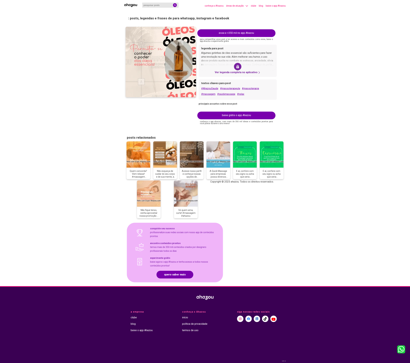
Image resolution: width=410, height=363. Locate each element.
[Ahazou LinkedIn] (257, 319)
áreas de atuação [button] (235, 5)
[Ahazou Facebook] (248, 319)
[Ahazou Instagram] (240, 319)
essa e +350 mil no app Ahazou (236, 32)
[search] (175, 5)
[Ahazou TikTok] (265, 319)
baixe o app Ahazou (276, 5)
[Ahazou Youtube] (273, 319)
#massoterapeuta (230, 88)
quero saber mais (175, 274)
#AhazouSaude (209, 88)
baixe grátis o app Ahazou (236, 115)
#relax (240, 94)
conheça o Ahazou (214, 5)
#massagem (208, 94)
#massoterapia (250, 88)
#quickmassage (226, 94)
